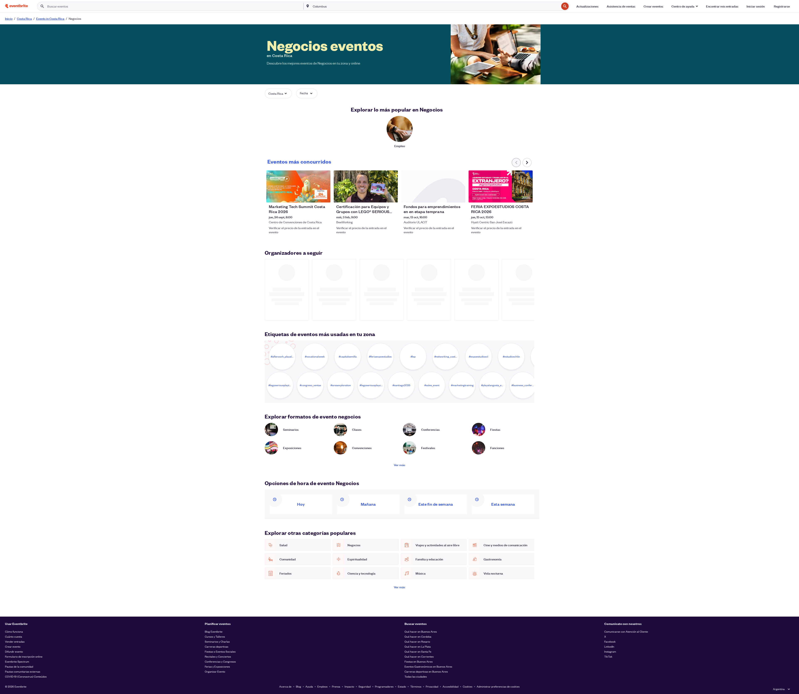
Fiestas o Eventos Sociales (220, 651)
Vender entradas (15, 641)
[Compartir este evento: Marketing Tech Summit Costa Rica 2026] (324, 196)
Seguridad (365, 686)
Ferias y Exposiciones (217, 666)
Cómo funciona (14, 631)
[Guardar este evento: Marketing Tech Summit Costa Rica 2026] (314, 196)
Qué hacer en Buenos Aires (420, 631)
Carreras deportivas (216, 646)
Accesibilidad (450, 686)
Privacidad (432, 686)
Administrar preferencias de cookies (498, 686)
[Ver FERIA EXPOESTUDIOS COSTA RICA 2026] (501, 186)
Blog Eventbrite (213, 631)
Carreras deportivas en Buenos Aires (426, 671)
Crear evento (12, 646)
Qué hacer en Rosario (417, 641)
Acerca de (285, 686)
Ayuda (309, 686)
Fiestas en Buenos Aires (418, 661)
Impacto (349, 686)
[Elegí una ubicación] (307, 6)
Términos (415, 686)
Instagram (610, 651)
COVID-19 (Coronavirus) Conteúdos (26, 676)
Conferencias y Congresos (220, 661)
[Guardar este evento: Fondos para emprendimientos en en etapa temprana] (449, 196)
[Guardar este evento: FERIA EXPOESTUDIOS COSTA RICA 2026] (517, 196)
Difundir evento (14, 651)
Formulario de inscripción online (23, 656)
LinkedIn (609, 646)
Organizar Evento (215, 671)
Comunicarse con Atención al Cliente (626, 631)
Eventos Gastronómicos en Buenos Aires (428, 666)
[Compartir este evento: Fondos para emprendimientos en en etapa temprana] (459, 196)
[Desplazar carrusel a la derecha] (527, 162)
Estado (402, 686)
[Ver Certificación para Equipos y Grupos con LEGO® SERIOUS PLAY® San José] (366, 186)
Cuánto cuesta (13, 636)
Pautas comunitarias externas (22, 671)
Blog (298, 686)
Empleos (322, 686)
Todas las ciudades (415, 676)
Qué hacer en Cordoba (417, 636)
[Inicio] (16, 6)
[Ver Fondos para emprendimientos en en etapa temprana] (433, 186)
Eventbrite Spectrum (17, 661)
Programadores (384, 686)
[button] (684, 6)
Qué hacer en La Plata (417, 646)
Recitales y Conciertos (218, 656)
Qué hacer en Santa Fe (417, 651)
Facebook (610, 641)
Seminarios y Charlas (217, 641)
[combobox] (435, 6)
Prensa (336, 686)
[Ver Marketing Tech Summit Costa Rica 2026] (298, 186)
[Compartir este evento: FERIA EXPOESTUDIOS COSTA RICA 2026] (527, 196)
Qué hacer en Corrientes (419, 656)
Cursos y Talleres (215, 636)
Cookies (467, 686)
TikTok (608, 656)
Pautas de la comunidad (19, 666)
